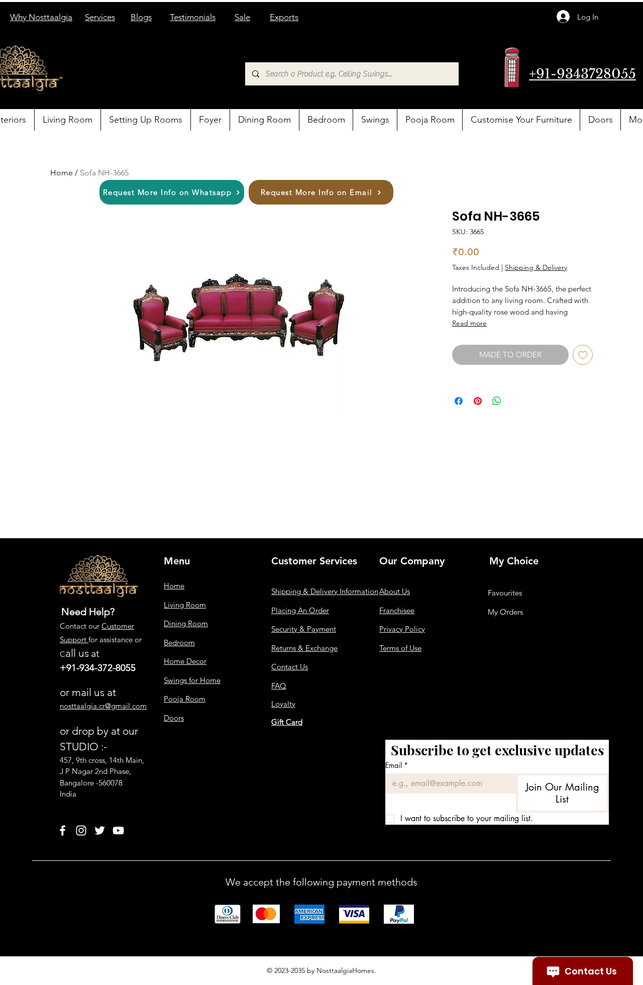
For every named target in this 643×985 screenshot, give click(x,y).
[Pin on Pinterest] (478, 401)
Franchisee (396, 610)
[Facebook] (62, 830)
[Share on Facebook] (459, 401)
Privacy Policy (402, 629)
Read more (469, 323)
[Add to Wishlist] (583, 355)
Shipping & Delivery (536, 267)
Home (61, 172)
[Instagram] (81, 830)
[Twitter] (99, 830)
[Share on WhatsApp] (497, 401)
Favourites (505, 593)
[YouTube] (118, 830)
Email (396, 765)
